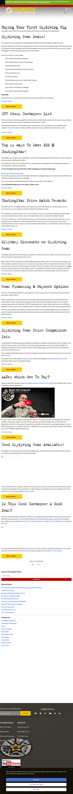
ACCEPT (36, 780)
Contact (59, 16)
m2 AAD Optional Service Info (10, 599)
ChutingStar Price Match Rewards (33, 200)
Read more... (11, 106)
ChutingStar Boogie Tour (8, 621)
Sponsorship (5, 645)
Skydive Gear (5, 640)
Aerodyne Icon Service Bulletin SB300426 (13, 601)
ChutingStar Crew (23, 732)
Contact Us (3, 750)
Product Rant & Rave (7, 634)
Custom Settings (36, 784)
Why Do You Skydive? (7, 612)
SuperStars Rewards (7, 745)
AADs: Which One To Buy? (25, 376)
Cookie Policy (31, 773)
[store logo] (20, 10)
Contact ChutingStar (13, 128)
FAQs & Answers (5, 727)
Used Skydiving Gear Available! (32, 444)
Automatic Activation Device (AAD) (43, 383)
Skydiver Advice (6, 643)
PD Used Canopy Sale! (7, 607)
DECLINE (36, 789)
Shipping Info (4, 732)
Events (3, 626)
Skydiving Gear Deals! (23, 36)
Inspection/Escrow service (57, 359)
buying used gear (28, 359)
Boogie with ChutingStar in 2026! (10, 596)
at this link (51, 176)
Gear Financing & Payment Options (34, 286)
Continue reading (6, 101)
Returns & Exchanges (7, 736)
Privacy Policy (22, 750)
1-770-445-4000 (23, 741)
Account (68, 16)
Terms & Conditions (24, 745)
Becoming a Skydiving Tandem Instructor (13, 593)
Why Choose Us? (23, 727)
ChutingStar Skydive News (9, 623)
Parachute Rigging (6, 629)
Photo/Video (5, 632)
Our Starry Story (23, 736)
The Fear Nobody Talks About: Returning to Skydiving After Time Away (21, 588)
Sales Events (5, 637)
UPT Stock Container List (26, 113)
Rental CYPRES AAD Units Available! (11, 604)
